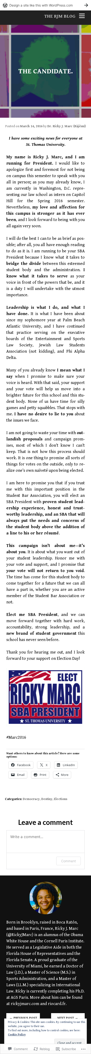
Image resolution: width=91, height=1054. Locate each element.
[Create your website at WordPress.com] (45, 5)
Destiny (46, 799)
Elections (60, 799)
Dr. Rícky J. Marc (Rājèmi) (66, 126)
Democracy (31, 799)
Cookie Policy (17, 1034)
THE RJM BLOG (59, 16)
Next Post (67, 1018)
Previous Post (23, 1018)
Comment (68, 861)
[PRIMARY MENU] (82, 16)
